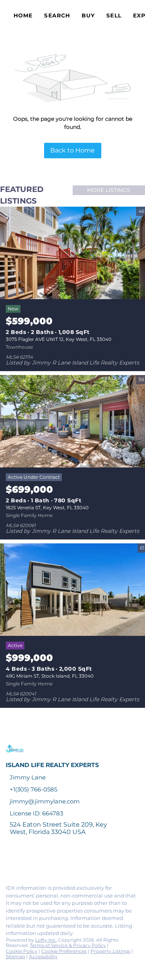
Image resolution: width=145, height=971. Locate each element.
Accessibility (43, 956)
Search (57, 15)
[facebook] (9, 862)
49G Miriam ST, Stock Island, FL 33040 (50, 676)
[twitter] (40, 862)
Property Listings (110, 951)
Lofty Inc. (46, 940)
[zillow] (55, 862)
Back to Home (72, 150)
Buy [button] (88, 15)
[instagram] (71, 862)
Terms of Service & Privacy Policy (68, 945)
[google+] (102, 862)
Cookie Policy (22, 951)
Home (23, 15)
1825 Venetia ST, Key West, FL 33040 (47, 507)
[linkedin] (25, 862)
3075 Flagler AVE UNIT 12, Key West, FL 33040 (58, 339)
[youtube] (86, 862)
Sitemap (15, 956)
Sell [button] (113, 15)
